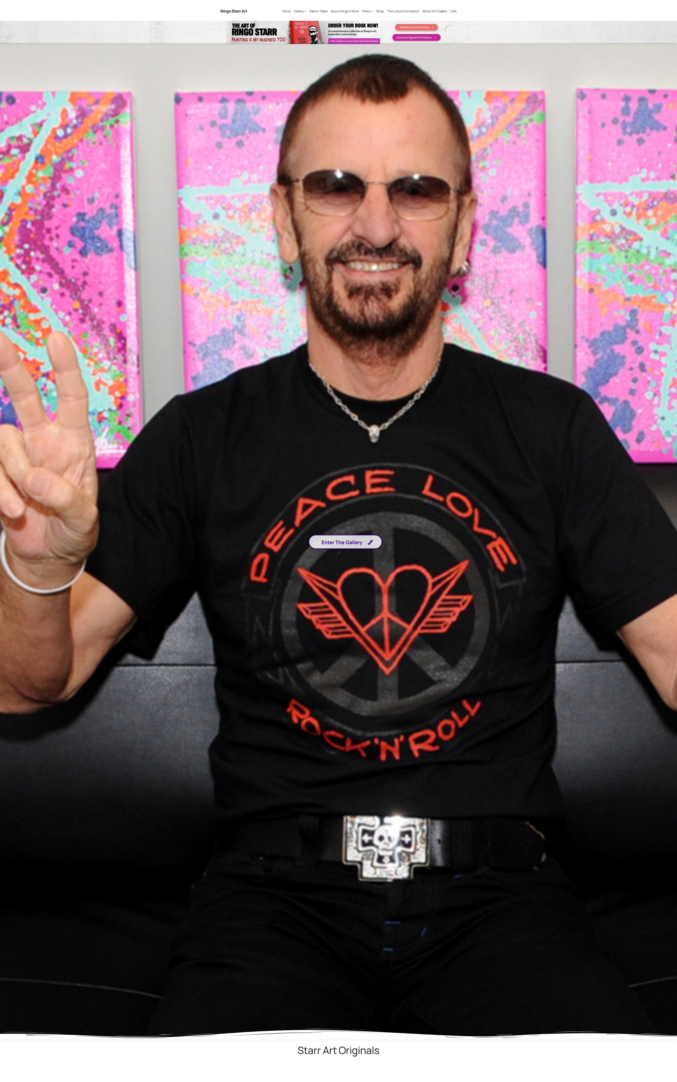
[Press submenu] (372, 11)
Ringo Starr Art (233, 11)
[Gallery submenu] (305, 11)
